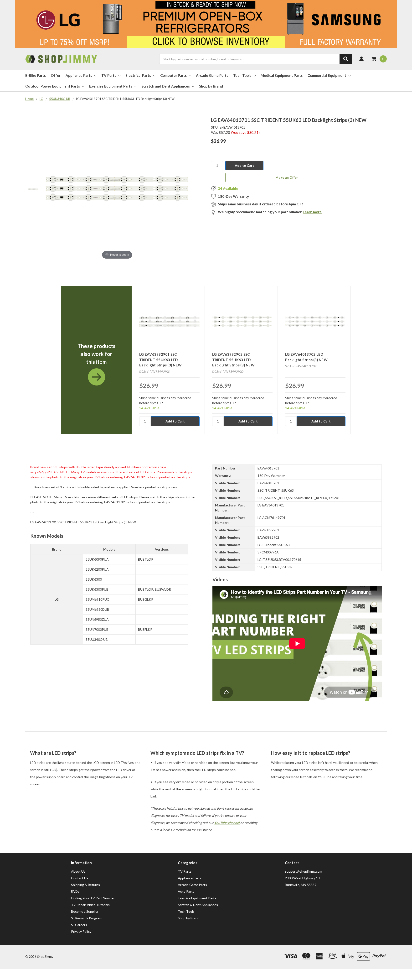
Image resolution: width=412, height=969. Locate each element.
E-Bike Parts (35, 75)
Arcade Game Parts (212, 75)
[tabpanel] (96, 360)
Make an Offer (286, 177)
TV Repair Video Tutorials (90, 905)
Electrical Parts (138, 75)
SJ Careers (79, 925)
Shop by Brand (211, 86)
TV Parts (108, 75)
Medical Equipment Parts (282, 75)
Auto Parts (186, 891)
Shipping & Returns (85, 885)
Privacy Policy (81, 931)
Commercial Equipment (327, 75)
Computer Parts (173, 75)
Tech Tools (242, 75)
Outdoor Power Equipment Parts (52, 86)
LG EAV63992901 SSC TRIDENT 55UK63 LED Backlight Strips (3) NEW (160, 359)
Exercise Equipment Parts (110, 86)
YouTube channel (227, 823)
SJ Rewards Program (86, 918)
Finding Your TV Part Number (93, 898)
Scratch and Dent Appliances (165, 86)
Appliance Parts (79, 75)
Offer (56, 75)
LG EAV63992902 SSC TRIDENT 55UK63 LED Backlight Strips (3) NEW (233, 359)
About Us (78, 871)
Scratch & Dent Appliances (198, 905)
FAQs (75, 891)
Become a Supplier (84, 911)
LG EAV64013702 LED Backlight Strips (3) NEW (306, 357)
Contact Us (79, 878)
